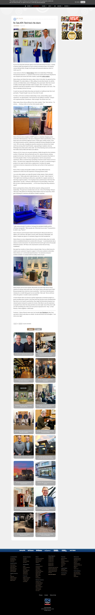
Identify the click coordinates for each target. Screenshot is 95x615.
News (55, 6)
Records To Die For (39, 559)
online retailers (46, 76)
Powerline (24, 568)
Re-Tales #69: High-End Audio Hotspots (23, 354)
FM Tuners (25, 562)
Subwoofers (12, 561)
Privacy (75, 567)
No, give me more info (40, 2)
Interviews (63, 562)
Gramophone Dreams (39, 571)
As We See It (38, 567)
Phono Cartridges (26, 561)
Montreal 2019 (51, 565)
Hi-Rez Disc (12, 576)
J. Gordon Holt (25, 580)
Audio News (63, 569)
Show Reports (51, 556)
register (20, 323)
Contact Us (76, 561)
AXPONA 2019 (51, 561)
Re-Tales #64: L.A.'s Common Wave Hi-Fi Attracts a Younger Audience (45, 406)
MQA (62, 566)
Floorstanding (12, 558)
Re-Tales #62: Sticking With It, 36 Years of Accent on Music (45, 432)
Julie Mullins (16, 25)
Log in (15, 323)
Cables (24, 566)
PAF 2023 (50, 572)
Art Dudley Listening (39, 582)
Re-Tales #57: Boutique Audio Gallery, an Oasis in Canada (23, 509)
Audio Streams (38, 585)
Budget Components (26, 577)
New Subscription (77, 572)
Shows (49, 6)
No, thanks (77, 2)
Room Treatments (26, 570)
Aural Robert (38, 568)
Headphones (25, 572)
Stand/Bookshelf (13, 559)
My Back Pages (38, 572)
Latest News (64, 568)
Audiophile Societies (77, 558)
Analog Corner (38, 581)
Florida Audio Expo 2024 (52, 570)
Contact (46, 595)
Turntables (25, 558)
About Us (75, 562)
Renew (75, 575)
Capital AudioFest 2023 (52, 571)
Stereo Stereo (30, 73)
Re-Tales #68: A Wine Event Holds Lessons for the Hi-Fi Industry (45, 354)
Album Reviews (38, 561)
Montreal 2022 (51, 564)
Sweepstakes (63, 574)
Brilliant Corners (38, 570)
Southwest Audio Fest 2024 (53, 567)
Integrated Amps (13, 570)
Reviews (29, 6)
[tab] (31, 329)
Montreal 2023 (51, 563)
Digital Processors (13, 577)
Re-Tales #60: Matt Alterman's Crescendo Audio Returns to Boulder (45, 457)
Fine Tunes (37, 590)
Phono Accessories (26, 567)
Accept (83, 2)
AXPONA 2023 (51, 558)
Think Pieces (63, 563)
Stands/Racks (25, 571)
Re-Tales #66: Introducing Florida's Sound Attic (45, 380)
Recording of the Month (40, 558)
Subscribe (59, 6)
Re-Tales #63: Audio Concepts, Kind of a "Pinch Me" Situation (23, 432)
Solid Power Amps (13, 568)
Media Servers (12, 580)
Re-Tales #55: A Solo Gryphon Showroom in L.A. (23, 534)
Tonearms (24, 559)
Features (37, 562)
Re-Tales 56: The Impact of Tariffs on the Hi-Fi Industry (45, 509)
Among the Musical (39, 566)
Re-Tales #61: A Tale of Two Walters (24, 456)
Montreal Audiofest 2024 (52, 568)
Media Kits (75, 566)
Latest (38, 329)
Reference (62, 559)
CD (10, 575)
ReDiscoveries (38, 575)
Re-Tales (19, 18)
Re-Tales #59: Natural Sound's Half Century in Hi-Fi (23, 483)
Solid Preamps (12, 567)
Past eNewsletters (64, 570)
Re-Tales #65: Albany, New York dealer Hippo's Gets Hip (23, 406)
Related (31, 329)
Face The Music (38, 589)
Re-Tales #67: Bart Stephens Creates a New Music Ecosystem (23, 380)
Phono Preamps (13, 571)
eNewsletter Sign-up (77, 559)
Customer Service (77, 563)
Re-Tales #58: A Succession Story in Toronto (45, 483)
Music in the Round (39, 586)
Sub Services (76, 576)
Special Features (64, 558)
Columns (43, 6)
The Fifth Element (39, 584)
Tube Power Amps (13, 566)
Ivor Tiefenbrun (44, 312)
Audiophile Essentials (65, 561)
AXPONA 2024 (51, 557)
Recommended (36, 6)
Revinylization (38, 577)
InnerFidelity (25, 581)
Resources (66, 6)
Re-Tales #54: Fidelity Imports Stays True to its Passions (45, 534)
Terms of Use (76, 568)
